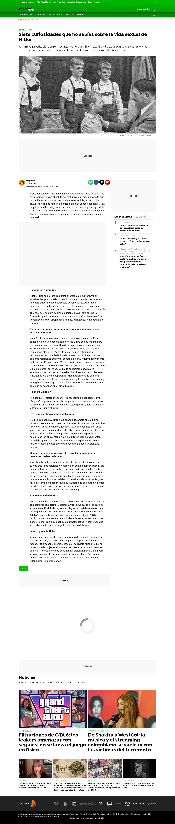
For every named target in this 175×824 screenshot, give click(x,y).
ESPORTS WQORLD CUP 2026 (135, 781)
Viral (32, 15)
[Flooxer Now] (36, 9)
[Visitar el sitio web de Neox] (74, 804)
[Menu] (153, 15)
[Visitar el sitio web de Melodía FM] (127, 804)
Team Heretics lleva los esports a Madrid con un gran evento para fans (138, 785)
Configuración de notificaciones (81, 818)
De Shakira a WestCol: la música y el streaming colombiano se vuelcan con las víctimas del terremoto (120, 743)
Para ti (51, 15)
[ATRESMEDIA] (27, 803)
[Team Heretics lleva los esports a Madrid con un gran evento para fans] (139, 769)
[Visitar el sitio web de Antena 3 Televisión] (56, 804)
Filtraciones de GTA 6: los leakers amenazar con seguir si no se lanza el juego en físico (52, 743)
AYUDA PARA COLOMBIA (98, 731)
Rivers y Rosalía (94, 2)
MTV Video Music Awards (46, 2)
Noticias (41, 15)
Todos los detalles (60, 781)
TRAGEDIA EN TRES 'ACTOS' (131, 236)
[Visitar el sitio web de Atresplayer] (140, 804)
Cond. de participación (121, 814)
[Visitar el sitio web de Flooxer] (152, 804)
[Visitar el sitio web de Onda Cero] (110, 804)
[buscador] (153, 9)
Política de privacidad (88, 814)
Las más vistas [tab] (123, 216)
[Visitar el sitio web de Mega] (92, 804)
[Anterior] (20, 2)
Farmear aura (81, 2)
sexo (23, 568)
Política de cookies (104, 814)
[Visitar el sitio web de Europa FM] (118, 804)
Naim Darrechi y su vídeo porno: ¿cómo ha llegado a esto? (135, 241)
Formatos (82, 15)
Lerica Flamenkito (28, 2)
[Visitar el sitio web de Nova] (83, 804)
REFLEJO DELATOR (127, 223)
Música (60, 15)
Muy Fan (24, 15)
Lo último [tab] (141, 216)
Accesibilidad (99, 818)
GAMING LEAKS (25, 731)
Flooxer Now (23, 20)
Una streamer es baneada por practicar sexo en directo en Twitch (134, 228)
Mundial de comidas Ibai (66, 2)
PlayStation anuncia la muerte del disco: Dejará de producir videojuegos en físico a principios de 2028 (104, 786)
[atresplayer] (142, 9)
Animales (70, 15)
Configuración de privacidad (141, 814)
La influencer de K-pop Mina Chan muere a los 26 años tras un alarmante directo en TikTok (35, 785)
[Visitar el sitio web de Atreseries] (101, 804)
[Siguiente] (155, 2)
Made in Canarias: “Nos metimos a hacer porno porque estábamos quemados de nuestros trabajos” (133, 262)
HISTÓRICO (92, 781)
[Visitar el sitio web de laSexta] (65, 804)
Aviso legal (74, 814)
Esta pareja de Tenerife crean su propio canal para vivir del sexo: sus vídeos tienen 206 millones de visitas (135, 251)
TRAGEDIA (23, 781)
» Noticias (34, 20)
